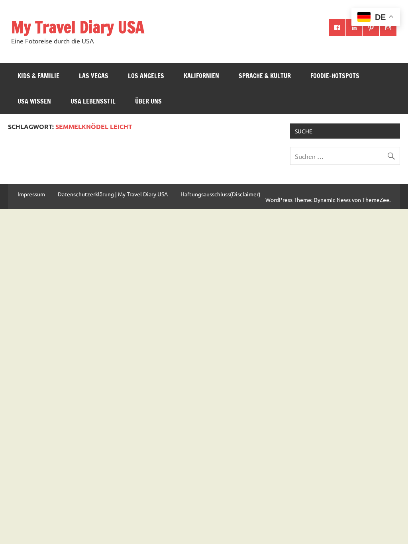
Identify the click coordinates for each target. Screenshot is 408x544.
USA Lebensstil (93, 101)
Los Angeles (146, 75)
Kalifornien (201, 75)
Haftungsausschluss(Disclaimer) (220, 194)
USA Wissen (34, 101)
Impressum (31, 194)
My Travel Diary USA (77, 27)
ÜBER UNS (148, 101)
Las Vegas (93, 75)
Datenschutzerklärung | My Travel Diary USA (113, 194)
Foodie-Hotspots (334, 75)
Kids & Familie (38, 75)
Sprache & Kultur (265, 75)
